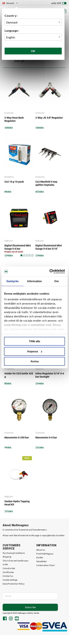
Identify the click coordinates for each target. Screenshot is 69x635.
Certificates (8, 572)
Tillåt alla (34, 341)
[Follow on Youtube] (17, 618)
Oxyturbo (9, 112)
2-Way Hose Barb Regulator (14, 119)
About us (40, 549)
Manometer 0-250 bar (16, 437)
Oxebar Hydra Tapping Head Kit (17, 503)
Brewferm (9, 176)
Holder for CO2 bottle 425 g (18, 375)
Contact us (8, 576)
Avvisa (34, 361)
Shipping (7, 556)
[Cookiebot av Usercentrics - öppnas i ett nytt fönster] (49, 271)
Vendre (36, 613)
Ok (33, 51)
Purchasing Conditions (14, 553)
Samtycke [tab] (12, 281)
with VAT (56, 3)
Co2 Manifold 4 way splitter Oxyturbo (46, 183)
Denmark (11, 3)
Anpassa (32, 351)
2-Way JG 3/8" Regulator (49, 117)
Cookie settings (10, 579)
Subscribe (30, 607)
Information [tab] (34, 281)
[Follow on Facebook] (5, 618)
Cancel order (9, 568)
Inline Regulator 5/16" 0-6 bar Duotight (49, 375)
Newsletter (41, 561)
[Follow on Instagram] (11, 618)
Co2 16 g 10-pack (14, 181)
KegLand (8, 240)
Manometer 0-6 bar (46, 437)
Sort (17, 61)
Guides (39, 557)
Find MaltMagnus (44, 553)
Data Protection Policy (14, 583)
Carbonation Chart (45, 565)
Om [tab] (56, 281)
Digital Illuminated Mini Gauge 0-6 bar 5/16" (48, 247)
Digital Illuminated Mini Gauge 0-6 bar (17, 247)
